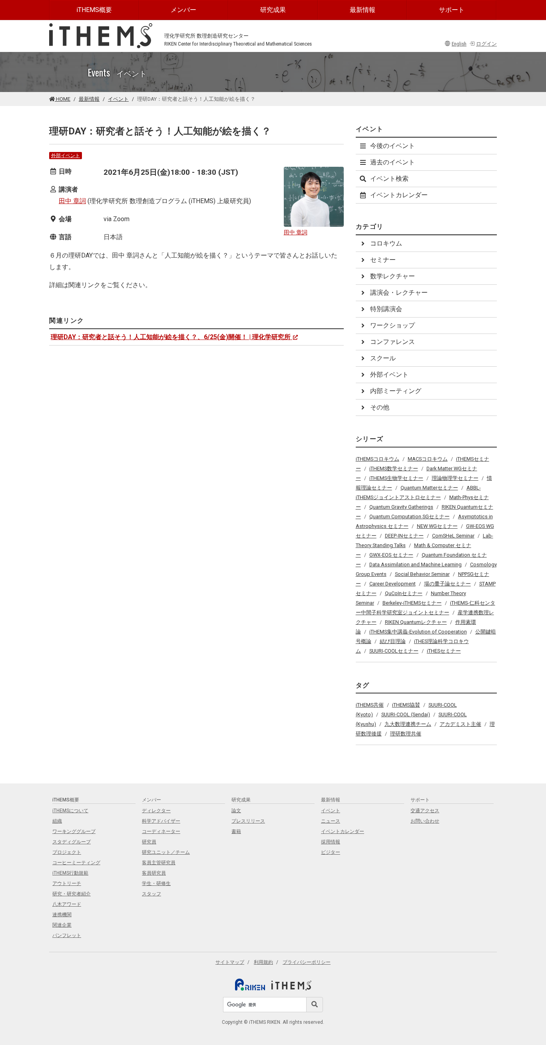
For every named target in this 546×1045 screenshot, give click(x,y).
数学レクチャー (392, 276)
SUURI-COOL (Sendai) (405, 714)
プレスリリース (248, 821)
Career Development (392, 584)
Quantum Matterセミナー (429, 488)
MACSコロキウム (428, 459)
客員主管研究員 (158, 862)
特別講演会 (386, 309)
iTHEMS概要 (94, 10)
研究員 (149, 842)
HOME (62, 99)
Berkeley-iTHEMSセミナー (412, 603)
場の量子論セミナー (447, 584)
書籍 (236, 831)
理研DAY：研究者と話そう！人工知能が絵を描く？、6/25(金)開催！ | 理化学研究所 (171, 337)
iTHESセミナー (444, 651)
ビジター (330, 852)
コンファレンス (392, 342)
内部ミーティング (395, 391)
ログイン (486, 44)
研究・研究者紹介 (71, 894)
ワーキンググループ (74, 831)
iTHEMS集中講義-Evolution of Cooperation (418, 632)
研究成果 (273, 10)
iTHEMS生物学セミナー (396, 478)
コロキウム (386, 243)
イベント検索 (389, 178)
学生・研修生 (156, 883)
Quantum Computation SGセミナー (409, 517)
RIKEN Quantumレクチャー (416, 622)
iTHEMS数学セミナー (393, 469)
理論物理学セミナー (455, 478)
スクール (383, 358)
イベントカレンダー (399, 195)
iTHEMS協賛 (406, 705)
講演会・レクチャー (399, 292)
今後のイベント (392, 146)
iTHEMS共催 (370, 705)
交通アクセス (424, 810)
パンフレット (66, 935)
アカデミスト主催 (460, 724)
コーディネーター (161, 831)
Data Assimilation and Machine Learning (415, 564)
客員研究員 (154, 873)
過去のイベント (392, 162)
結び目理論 (393, 641)
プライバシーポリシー (307, 962)
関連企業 (62, 925)
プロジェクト (66, 852)
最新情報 (362, 10)
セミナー (383, 260)
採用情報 (330, 842)
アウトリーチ (66, 883)
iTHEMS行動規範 (70, 873)
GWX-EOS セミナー (391, 555)
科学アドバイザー (161, 821)
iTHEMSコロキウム (377, 459)
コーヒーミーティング (76, 862)
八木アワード (66, 904)
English (459, 44)
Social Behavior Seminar (422, 574)
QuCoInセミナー (403, 593)
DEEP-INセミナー (404, 536)
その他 (379, 407)
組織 (57, 821)
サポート (451, 10)
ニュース (330, 821)
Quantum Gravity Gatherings (401, 507)
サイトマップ (229, 962)
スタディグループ (71, 842)
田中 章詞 (72, 201)
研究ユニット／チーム (166, 852)
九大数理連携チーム (408, 724)
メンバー (183, 10)
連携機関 (62, 914)
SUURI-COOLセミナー (393, 651)
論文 (236, 810)
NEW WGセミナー (437, 526)
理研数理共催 (405, 734)
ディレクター (156, 810)
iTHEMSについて (70, 810)
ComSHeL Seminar (453, 536)
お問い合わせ (424, 821)
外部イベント (65, 155)
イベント (118, 99)
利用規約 (263, 962)
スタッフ (151, 894)
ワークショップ (392, 325)
